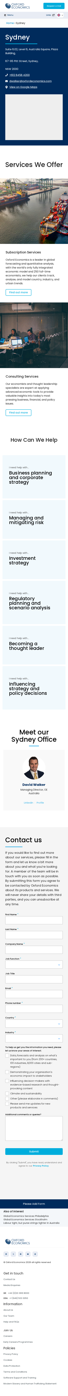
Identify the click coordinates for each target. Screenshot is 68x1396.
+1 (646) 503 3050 (18, 1298)
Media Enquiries (11, 1285)
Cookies (7, 1360)
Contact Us (9, 1279)
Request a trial (54, 6)
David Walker (33, 785)
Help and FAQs (11, 1321)
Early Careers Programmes (18, 1342)
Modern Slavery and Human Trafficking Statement (29, 1383)
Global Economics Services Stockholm (25, 1219)
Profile (40, 803)
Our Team (8, 1315)
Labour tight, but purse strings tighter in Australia (31, 1223)
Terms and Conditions (15, 1371)
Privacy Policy (10, 1354)
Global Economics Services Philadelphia (26, 1216)
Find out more (18, 292)
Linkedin (28, 803)
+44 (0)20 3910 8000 (18, 1293)
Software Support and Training (19, 1377)
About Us (8, 1310)
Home (10, 23)
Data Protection (11, 1366)
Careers (7, 1336)
